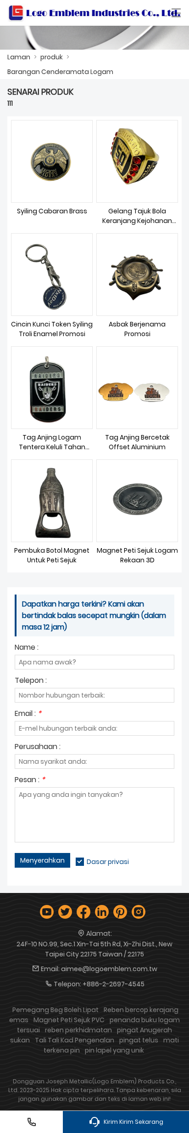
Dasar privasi (108, 861)
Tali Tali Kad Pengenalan (74, 1040)
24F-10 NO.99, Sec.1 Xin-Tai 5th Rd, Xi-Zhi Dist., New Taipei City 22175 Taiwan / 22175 (94, 949)
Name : (27, 648)
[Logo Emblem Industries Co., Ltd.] (94, 13)
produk (51, 57)
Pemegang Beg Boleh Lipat (55, 1009)
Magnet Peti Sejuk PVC (69, 1019)
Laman (18, 57)
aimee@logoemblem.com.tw (109, 968)
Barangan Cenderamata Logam (60, 71)
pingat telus (138, 1040)
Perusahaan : (38, 747)
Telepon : (31, 681)
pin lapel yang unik (114, 1050)
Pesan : (30, 780)
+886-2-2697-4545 (114, 984)
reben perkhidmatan (78, 1030)
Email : (28, 714)
